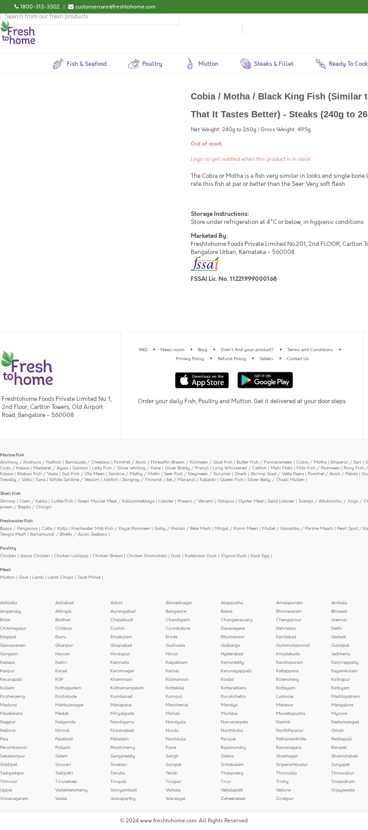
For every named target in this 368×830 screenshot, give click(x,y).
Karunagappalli (236, 671)
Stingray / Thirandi (142, 480)
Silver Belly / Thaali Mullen (275, 480)
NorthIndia (232, 730)
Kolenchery (287, 679)
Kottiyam (340, 688)
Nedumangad (345, 722)
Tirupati (118, 781)
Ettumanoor (233, 637)
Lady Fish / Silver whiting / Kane (126, 468)
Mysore (339, 713)
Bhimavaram (289, 611)
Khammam (121, 679)
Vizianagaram (14, 799)
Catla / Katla (54, 528)
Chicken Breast (107, 556)
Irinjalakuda (288, 654)
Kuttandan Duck (201, 556)
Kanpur (7, 671)
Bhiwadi (339, 611)
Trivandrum (343, 781)
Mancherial (177, 705)
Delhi (336, 628)
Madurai (8, 705)
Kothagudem (68, 688)
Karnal (172, 671)
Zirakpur (285, 799)
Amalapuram (289, 603)
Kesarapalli (11, 679)
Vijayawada (343, 790)
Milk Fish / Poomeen (318, 468)
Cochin (117, 628)
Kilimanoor (177, 679)
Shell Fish (10, 493)
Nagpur (8, 722)
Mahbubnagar (69, 705)
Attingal (63, 611)
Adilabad (64, 603)
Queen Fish (231, 480)
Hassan (62, 654)
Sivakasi (118, 764)
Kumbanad (121, 696)
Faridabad (286, 637)
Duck (176, 556)
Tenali (172, 773)
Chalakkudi (121, 620)
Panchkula (176, 739)
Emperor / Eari (346, 462)
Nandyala (175, 722)
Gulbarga (230, 645)
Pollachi (63, 747)
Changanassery (237, 620)
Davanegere (233, 628)
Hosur (172, 654)
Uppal (6, 790)
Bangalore (176, 611)
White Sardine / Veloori (74, 480)
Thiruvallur (342, 773)
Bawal (226, 611)
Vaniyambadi (123, 790)
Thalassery (232, 773)
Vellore (283, 790)
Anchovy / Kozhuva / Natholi (30, 462)
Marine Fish (12, 455)
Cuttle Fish (62, 501)
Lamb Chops (61, 577)
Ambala (339, 603)
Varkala (173, 790)
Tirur (226, 781)
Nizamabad (122, 730)
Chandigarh (178, 620)
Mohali (173, 713)
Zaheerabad (233, 799)
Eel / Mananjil (181, 480)
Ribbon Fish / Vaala (37, 474)
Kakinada (119, 662)
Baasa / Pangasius (19, 528)
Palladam (119, 739)
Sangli (172, 756)
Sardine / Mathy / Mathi (134, 474)
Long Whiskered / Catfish (240, 468)
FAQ (143, 350)
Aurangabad (123, 611)
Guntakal (340, 645)
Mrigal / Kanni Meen (236, 528)
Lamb (38, 577)
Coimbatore (178, 628)
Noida (172, 730)
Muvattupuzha (290, 713)
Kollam (7, 688)
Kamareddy (232, 662)
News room (172, 350)
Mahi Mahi (282, 468)
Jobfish (110, 480)
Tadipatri (64, 773)
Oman (337, 730)
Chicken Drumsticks (147, 556)
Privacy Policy (190, 359)
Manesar (285, 705)
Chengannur (289, 620)
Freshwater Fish (16, 521)
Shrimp (7, 501)
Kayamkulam (344, 671)
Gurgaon (9, 654)
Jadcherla (340, 654)
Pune (171, 747)
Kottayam (285, 688)
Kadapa (7, 662)
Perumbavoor (13, 747)
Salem (61, 756)
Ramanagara (288, 747)
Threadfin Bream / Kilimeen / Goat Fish (191, 462)
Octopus (225, 501)
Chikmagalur (13, 628)
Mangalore (342, 705)
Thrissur (9, 781)
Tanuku (117, 773)
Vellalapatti (232, 790)
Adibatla (8, 603)
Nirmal (62, 730)
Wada (61, 799)
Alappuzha (232, 603)
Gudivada (175, 645)
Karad (61, 671)
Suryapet (340, 764)
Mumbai (229, 713)
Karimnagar (122, 671)
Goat (23, 577)
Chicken (8, 556)
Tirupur (173, 781)
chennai (339, 620)
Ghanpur (64, 645)
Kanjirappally (345, 662)
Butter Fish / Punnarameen (264, 462)
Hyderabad (232, 654)
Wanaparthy (123, 799)
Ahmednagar (179, 603)
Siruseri (63, 764)
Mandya (229, 705)
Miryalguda (122, 713)
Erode (171, 637)
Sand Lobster (280, 501)
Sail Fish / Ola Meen (83, 474)
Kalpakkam (177, 662)
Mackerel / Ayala (50, 468)
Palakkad (64, 739)
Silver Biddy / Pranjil (187, 468)
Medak (62, 713)
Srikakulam (232, 764)
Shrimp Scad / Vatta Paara (277, 474)
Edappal (8, 637)
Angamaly (10, 611)
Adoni (116, 603)
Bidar (5, 620)
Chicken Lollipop (71, 556)
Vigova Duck (233, 556)
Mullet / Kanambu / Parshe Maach (297, 528)
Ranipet (338, 747)
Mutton (7, 577)
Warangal (175, 799)
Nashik (283, 722)
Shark (240, 474)
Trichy (282, 781)
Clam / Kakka (33, 501)
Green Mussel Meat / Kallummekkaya (115, 501)
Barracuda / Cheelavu (88, 462)
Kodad (227, 679)
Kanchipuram (289, 662)
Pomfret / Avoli (130, 462)
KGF (59, 679)
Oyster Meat (250, 501)
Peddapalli (341, 739)
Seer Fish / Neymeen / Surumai (197, 474)
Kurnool (174, 696)
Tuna (40, 480)
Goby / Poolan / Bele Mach (182, 528)
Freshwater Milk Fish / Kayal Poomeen (110, 528)
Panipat (228, 739)
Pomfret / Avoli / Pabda (333, 474)
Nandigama (122, 722)
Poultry (8, 548)
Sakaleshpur (12, 756)
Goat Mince (89, 577)
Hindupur (120, 654)
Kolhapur (340, 679)
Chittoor (63, 628)
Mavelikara (11, 713)
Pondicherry (122, 747)
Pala (4, 739)
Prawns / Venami (195, 501)
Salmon (80, 468)
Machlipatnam (345, 696)
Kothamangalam (127, 688)
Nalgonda (65, 722)
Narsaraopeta (234, 722)
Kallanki (208, 480)
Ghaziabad (121, 645)
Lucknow (285, 696)
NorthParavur (289, 730)
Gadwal (338, 637)
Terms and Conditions (310, 350)
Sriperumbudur (292, 764)
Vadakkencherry (71, 790)
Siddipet (8, 764)
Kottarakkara (233, 688)
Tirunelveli (66, 781)
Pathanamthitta (291, 739)
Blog (202, 350)
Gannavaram (13, 645)
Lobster (166, 501)
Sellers (266, 359)
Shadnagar (287, 756)
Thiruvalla (286, 773)
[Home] (18, 24)
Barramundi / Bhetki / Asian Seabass (68, 534)
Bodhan (63, 620)
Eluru (60, 637)
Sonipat (173, 764)
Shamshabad (344, 756)
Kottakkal (175, 688)
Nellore (7, 730)
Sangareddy (122, 756)
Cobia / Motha (311, 462)
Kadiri (61, 662)
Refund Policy (232, 359)
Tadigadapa (11, 773)
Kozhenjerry (12, 696)
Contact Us (298, 359)
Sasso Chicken (35, 556)
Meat (5, 570)
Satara (227, 756)
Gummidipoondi (293, 645)
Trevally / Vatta (15, 480)
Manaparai (121, 705)
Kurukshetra (233, 696)
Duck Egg (259, 556)
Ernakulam (121, 637)
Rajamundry (233, 747)
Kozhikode (66, 696)
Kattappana (287, 671)
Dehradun (286, 628)
